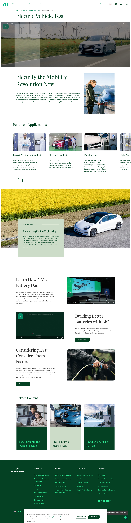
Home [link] (17, 10)
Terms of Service (60, 486)
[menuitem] (15, 4)
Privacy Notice (53, 517)
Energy (36, 489)
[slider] (68, 46)
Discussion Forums (104, 482)
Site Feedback (103, 494)
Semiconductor (39, 500)
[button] (3, 44)
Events (79, 494)
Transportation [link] (34, 10)
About (79, 479)
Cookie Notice (64, 517)
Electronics (37, 485)
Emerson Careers (82, 482)
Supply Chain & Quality (84, 490)
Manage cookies (81, 516)
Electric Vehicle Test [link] (47, 10)
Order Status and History (63, 479)
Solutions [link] (24, 10)
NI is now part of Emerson (85, 475)
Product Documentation (106, 479)
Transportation (39, 504)
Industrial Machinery (40, 492)
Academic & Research (41, 475)
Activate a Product (104, 486)
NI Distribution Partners (63, 475)
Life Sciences (38, 496)
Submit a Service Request (106, 490)
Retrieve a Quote (60, 482)
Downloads (101, 475)
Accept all (94, 516)
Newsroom (80, 486)
